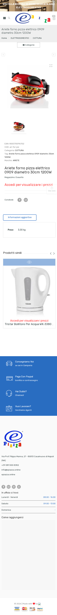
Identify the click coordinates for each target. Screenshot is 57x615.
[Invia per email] (26, 200)
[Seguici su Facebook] (3, 487)
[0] (54, 19)
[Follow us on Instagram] (14, 487)
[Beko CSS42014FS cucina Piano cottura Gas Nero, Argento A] (3, 54)
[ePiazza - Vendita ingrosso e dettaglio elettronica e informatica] (32, 18)
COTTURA (37, 38)
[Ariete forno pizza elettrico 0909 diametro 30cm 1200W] (29, 87)
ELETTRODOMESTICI (20, 38)
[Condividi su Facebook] (19, 200)
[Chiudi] (55, 2)
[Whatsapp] (19, 487)
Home (4, 38)
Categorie (30, 45)
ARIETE (16, 160)
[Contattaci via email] (8, 487)
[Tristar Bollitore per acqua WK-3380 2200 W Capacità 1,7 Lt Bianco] (29, 291)
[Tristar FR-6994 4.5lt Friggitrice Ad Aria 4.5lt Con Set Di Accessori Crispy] (53, 54)
